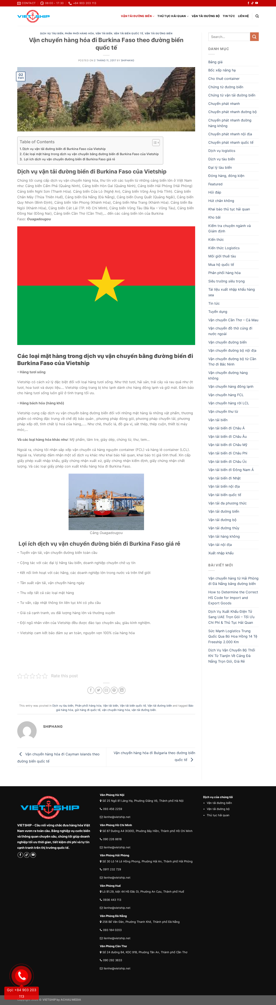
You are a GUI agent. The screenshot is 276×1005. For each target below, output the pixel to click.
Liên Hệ (243, 16)
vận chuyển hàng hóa (116, 710)
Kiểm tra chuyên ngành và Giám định (229, 228)
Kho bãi (214, 217)
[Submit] (254, 36)
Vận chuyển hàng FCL (226, 395)
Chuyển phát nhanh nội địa (230, 134)
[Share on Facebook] (90, 690)
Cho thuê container (224, 78)
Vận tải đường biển (136, 16)
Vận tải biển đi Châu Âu (227, 436)
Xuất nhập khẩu (221, 553)
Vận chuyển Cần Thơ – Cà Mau (233, 320)
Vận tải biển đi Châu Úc (227, 461)
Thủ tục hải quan (171, 16)
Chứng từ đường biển (225, 87)
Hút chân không (221, 200)
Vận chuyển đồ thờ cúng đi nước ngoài (230, 331)
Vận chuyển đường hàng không (228, 375)
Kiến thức (216, 239)
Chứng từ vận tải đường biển (231, 95)
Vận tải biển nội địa (224, 486)
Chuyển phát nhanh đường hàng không (229, 123)
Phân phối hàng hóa (79, 33)
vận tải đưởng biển (144, 710)
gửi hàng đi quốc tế (87, 710)
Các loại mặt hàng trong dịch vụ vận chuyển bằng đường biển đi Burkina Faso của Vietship (91, 154)
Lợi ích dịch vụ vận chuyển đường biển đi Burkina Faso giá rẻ (69, 159)
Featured (215, 184)
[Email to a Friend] (106, 690)
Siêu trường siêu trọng (226, 281)
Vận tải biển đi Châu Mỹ (227, 445)
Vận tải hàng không (224, 536)
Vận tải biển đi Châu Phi (227, 453)
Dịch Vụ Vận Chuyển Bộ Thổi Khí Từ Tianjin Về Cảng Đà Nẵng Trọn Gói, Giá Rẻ (231, 655)
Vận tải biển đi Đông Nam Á (231, 470)
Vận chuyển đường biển (227, 342)
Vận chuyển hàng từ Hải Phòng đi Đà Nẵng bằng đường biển (233, 581)
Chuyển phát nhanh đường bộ (232, 112)
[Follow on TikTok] (252, 3)
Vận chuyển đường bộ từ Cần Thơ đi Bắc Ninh (232, 362)
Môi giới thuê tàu (222, 256)
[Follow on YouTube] (256, 3)
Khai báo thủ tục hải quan (229, 209)
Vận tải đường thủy (223, 528)
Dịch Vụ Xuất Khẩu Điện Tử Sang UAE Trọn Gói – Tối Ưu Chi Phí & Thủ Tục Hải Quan (231, 617)
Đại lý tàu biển (220, 167)
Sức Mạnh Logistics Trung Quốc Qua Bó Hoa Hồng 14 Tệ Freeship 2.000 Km (232, 636)
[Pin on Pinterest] (114, 690)
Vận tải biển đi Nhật (224, 478)
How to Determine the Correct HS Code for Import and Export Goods (233, 597)
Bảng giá (215, 62)
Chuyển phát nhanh (224, 103)
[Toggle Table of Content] (154, 142)
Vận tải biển (104, 33)
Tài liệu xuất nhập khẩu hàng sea (231, 292)
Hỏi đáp (214, 192)
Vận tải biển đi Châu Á (226, 428)
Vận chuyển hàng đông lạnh (230, 386)
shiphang (127, 60)
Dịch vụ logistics (221, 150)
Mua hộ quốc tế (221, 264)
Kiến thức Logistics (224, 248)
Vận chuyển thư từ (223, 411)
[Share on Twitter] (98, 690)
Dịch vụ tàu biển (51, 33)
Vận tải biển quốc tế (128, 33)
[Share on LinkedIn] (121, 690)
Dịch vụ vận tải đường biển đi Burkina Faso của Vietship (64, 149)
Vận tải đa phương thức (227, 503)
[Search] (257, 16)
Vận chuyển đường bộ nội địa (232, 350)
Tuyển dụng (217, 311)
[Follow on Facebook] (248, 3)
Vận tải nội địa (220, 544)
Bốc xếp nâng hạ (222, 70)
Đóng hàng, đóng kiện (226, 175)
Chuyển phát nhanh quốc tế (230, 142)
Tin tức (229, 16)
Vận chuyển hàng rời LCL (228, 403)
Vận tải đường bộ (206, 16)
